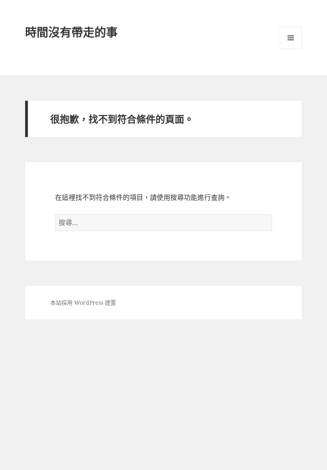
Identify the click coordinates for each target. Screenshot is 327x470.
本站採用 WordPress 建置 (83, 302)
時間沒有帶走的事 (71, 32)
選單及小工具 (291, 38)
